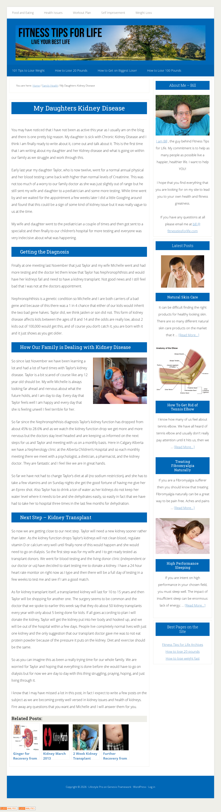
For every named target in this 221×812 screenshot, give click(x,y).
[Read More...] (188, 335)
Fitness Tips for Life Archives (182, 644)
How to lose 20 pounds (183, 651)
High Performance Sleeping (183, 565)
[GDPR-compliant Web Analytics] (8, 808)
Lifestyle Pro (95, 787)
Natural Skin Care (182, 297)
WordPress (139, 787)
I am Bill (161, 141)
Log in (151, 787)
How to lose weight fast (183, 658)
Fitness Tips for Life (110, 43)
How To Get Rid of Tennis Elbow (182, 407)
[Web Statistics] (27, 808)
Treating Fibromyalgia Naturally (182, 465)
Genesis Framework (119, 787)
